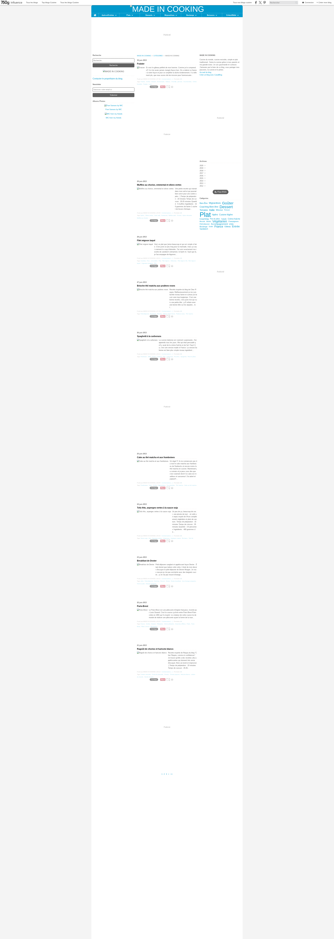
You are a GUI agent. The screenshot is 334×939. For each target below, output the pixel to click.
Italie (212, 210)
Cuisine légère (226, 215)
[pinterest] (264, 2)
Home (95, 14)
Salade (223, 219)
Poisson (227, 210)
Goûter (227, 203)
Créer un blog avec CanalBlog (211, 75)
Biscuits (202, 221)
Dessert (226, 207)
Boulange (190, 15)
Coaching (204, 219)
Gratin (211, 226)
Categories (158, 56)
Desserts (148, 15)
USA (231, 224)
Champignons (233, 221)
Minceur (219, 210)
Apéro (215, 215)
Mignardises (169, 15)
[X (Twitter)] (260, 2)
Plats (128, 15)
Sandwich (204, 229)
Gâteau (227, 227)
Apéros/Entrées (108, 15)
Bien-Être (204, 203)
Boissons (210, 15)
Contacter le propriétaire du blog (107, 79)
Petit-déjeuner (205, 224)
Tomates (204, 210)
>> (172, 774)
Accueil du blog (205, 72)
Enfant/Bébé (231, 15)
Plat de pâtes (215, 219)
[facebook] (256, 2)
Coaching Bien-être (209, 207)
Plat (205, 214)
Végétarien (219, 221)
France (218, 226)
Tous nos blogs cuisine (242, 2)
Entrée (236, 226)
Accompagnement (219, 224)
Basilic (208, 221)
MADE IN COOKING (144, 56)
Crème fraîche (234, 219)
